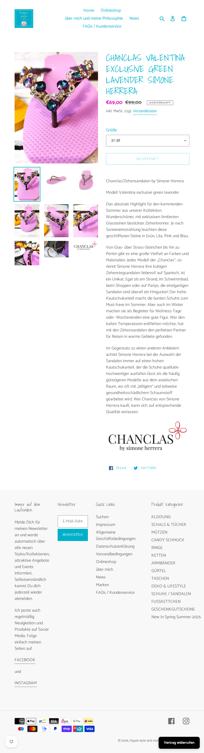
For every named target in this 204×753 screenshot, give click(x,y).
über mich (104, 569)
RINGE (157, 547)
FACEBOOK (25, 660)
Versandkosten (145, 111)
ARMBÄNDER (163, 563)
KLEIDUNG (161, 517)
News (101, 577)
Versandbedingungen (114, 554)
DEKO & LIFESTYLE (168, 586)
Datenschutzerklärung (115, 546)
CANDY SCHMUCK (167, 540)
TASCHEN (160, 578)
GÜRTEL (158, 570)
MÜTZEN (159, 532)
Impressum (105, 524)
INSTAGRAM (26, 683)
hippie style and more (145, 740)
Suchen (102, 517)
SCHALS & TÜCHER (168, 524)
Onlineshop (106, 561)
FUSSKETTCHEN (166, 601)
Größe (111, 130)
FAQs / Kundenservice (115, 592)
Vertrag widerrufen (179, 743)
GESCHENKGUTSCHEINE (173, 609)
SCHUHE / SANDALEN (171, 594)
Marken (102, 584)
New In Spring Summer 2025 (176, 617)
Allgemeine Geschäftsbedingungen (115, 535)
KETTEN (158, 555)
